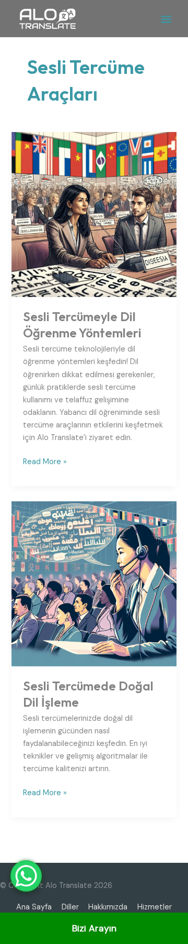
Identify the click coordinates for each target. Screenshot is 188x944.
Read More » (45, 461)
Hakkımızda (107, 907)
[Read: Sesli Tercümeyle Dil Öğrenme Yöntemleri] (93, 214)
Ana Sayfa (34, 907)
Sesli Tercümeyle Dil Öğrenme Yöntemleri (82, 325)
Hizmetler (154, 907)
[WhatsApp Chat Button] (26, 876)
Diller (70, 907)
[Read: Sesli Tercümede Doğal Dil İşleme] (93, 583)
